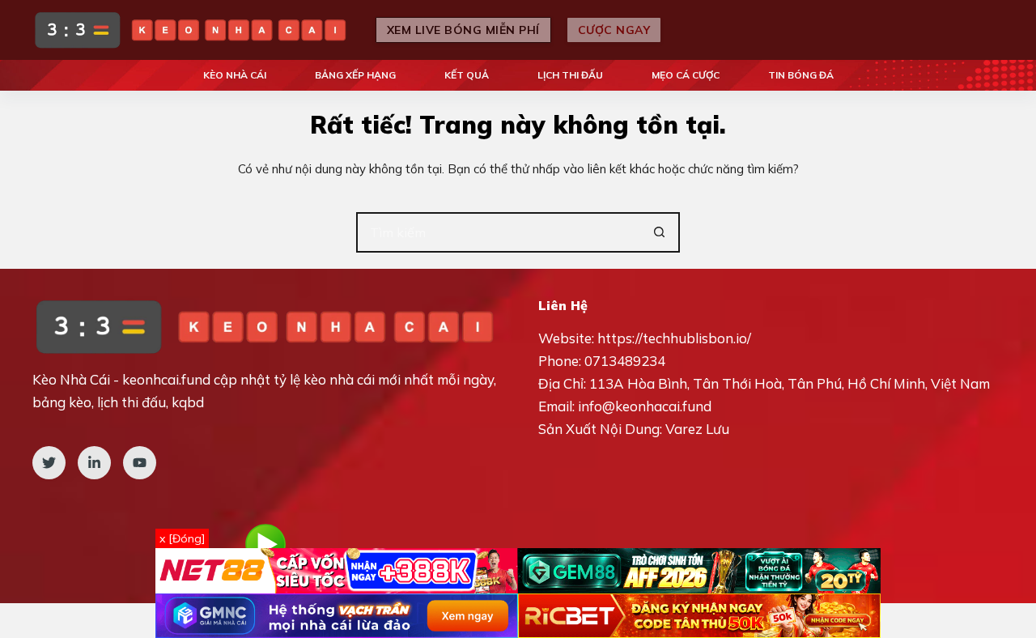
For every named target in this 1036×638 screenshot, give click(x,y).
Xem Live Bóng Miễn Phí (463, 30)
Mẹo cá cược (686, 75)
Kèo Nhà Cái (234, 75)
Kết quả (466, 75)
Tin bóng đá (801, 75)
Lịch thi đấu (570, 75)
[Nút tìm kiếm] (659, 232)
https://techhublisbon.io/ (674, 338)
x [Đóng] (182, 538)
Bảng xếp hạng (355, 75)
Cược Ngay (614, 30)
